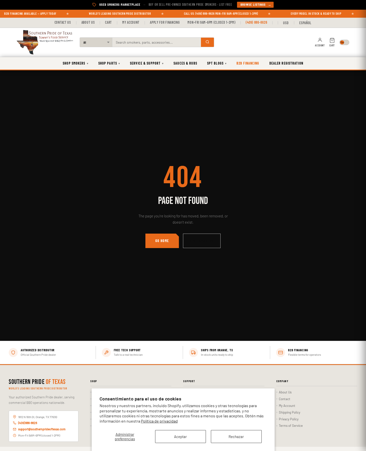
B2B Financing (248, 63)
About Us (88, 22)
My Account (130, 22)
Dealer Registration (286, 63)
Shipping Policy (289, 412)
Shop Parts (109, 63)
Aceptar (180, 436)
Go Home (162, 241)
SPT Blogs (217, 63)
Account (320, 45)
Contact (284, 399)
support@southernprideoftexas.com (41, 429)
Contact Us (63, 22)
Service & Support (147, 63)
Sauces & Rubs (185, 63)
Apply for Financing (165, 22)
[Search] (207, 42)
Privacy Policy (289, 419)
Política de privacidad (159, 421)
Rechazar (236, 436)
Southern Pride (37, 382)
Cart (108, 22)
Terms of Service (291, 426)
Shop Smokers (75, 63)
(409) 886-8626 (256, 22)
